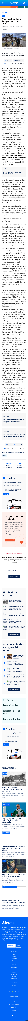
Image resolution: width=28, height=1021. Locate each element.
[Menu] (5, 3)
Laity (4, 860)
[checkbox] (3, 489)
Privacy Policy (14, 1013)
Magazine (14, 972)
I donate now (9, 540)
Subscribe (5, 7)
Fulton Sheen (6, 832)
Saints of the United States (9, 887)
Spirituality (4, 12)
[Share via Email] (21, 63)
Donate (13, 7)
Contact (14, 1010)
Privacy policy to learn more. (11, 490)
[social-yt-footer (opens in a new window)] (9, 991)
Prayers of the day (11, 719)
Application (14, 970)
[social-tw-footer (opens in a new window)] (15, 991)
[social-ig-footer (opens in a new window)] (18, 991)
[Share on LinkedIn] (15, 63)
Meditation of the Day (11, 712)
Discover (14, 960)
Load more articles (14, 634)
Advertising (14, 978)
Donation (14, 976)
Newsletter (14, 967)
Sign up (6, 494)
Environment (6, 804)
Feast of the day (10, 705)
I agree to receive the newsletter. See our (13, 490)
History (5, 773)
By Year (14, 985)
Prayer (4, 455)
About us (14, 1002)
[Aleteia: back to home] (14, 2)
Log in (19, 570)
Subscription (14, 974)
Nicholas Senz (18, 26)
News (14, 954)
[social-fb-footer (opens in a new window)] (12, 991)
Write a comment (14, 576)
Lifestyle (14, 956)
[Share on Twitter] (18, 63)
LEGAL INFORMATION (14, 1004)
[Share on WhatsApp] (23, 63)
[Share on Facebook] (12, 63)
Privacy (14, 1016)
